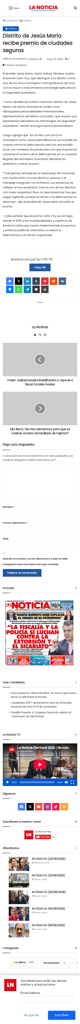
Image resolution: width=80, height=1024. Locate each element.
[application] (40, 764)
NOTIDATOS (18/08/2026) (48, 925)
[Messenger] (10, 289)
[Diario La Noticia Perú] (43, 8)
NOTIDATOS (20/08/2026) (49, 892)
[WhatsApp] (18, 289)
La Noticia (11, 20)
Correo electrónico (15, 523)
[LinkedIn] (27, 281)
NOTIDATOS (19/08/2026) (48, 908)
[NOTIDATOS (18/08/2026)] (19, 930)
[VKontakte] (62, 281)
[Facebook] (10, 281)
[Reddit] (53, 281)
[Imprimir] (45, 289)
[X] (18, 281)
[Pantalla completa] (72, 782)
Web (6, 538)
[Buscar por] (75, 9)
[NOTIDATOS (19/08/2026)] (19, 914)
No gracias (31, 1015)
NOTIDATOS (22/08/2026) (49, 859)
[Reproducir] (7, 782)
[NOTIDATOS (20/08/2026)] (19, 897)
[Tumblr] (36, 281)
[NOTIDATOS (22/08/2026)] (19, 864)
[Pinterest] (45, 281)
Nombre (9, 507)
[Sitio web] (35, 335)
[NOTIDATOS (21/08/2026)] (19, 881)
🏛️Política (25, 20)
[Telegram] (27, 289)
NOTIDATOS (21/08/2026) (48, 875)
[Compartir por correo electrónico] (36, 289)
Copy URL (40, 267)
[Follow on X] (40, 59)
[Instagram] (45, 335)
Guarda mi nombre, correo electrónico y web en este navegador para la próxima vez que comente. (35, 561)
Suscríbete (62, 1015)
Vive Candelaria (14, 682)
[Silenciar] (66, 782)
